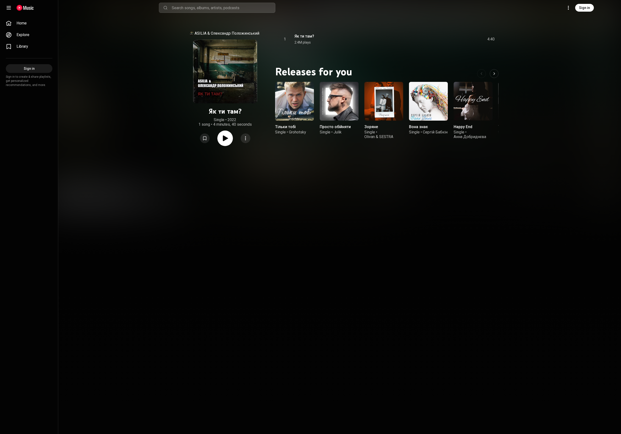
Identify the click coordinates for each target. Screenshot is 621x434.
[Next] (494, 73)
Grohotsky (297, 132)
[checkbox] (491, 39)
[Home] (25, 8)
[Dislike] (463, 39)
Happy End (463, 126)
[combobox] (223, 8)
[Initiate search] (165, 8)
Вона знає (418, 126)
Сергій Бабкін (435, 132)
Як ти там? (304, 36)
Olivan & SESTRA (378, 136)
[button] (205, 138)
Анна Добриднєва (470, 136)
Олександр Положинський (235, 33)
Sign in (584, 8)
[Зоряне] (383, 101)
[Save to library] (205, 138)
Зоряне (371, 126)
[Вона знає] (428, 101)
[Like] (454, 39)
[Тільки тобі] (294, 101)
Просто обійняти (335, 126)
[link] (29, 23)
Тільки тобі (285, 126)
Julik (338, 132)
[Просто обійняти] (339, 101)
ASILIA (200, 33)
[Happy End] (473, 101)
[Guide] (9, 8)
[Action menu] (245, 138)
